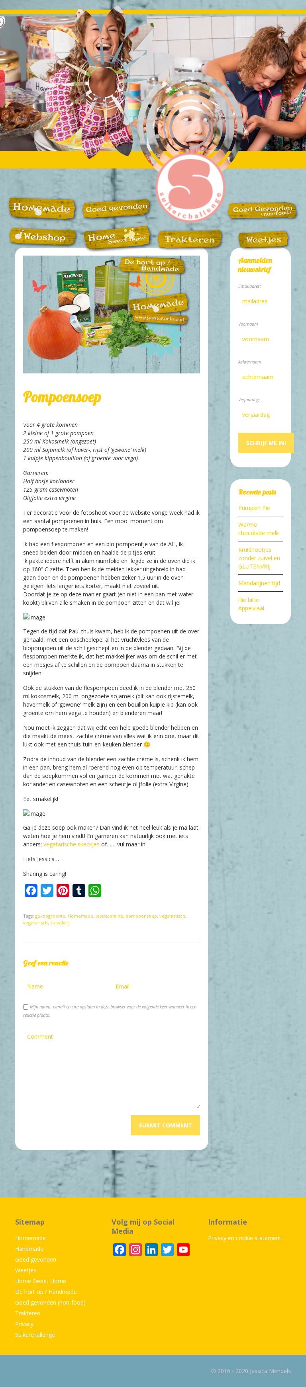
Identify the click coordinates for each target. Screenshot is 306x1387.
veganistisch (172, 916)
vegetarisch (35, 923)
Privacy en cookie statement (244, 1238)
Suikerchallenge (35, 1334)
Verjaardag (248, 399)
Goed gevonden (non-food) (50, 1302)
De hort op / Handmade (46, 1291)
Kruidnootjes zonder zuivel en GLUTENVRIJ (259, 558)
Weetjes (25, 1270)
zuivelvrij (60, 923)
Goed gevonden (35, 1259)
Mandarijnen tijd (259, 583)
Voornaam (248, 324)
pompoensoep (141, 916)
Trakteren (27, 1313)
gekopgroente (50, 916)
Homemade (80, 916)
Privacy (24, 1324)
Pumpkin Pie (254, 508)
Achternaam (249, 362)
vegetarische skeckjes (71, 844)
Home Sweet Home (40, 1281)
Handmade (29, 1248)
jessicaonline (109, 916)
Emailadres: (249, 286)
